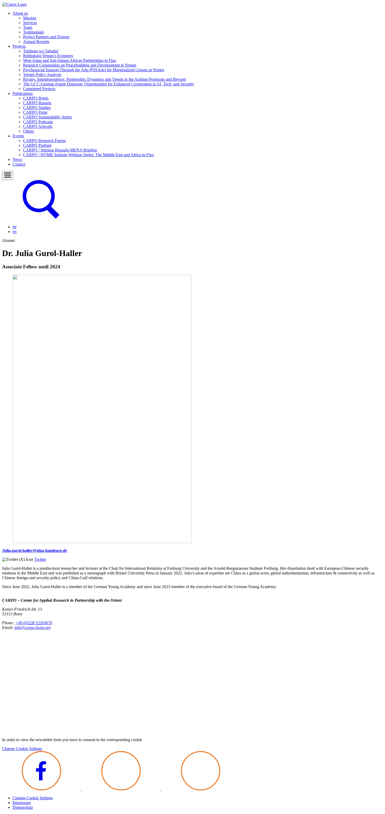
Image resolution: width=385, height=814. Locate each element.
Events (18, 136)
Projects (19, 46)
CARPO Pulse (35, 112)
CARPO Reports (37, 103)
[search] (41, 218)
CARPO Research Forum (44, 140)
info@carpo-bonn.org (32, 627)
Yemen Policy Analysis (42, 74)
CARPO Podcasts (38, 122)
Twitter (40, 559)
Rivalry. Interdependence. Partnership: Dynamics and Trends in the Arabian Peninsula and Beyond (104, 79)
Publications (23, 93)
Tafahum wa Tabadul (40, 51)
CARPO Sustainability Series (47, 117)
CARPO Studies (37, 107)
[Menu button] (7, 175)
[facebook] (42, 789)
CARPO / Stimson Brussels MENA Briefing (60, 150)
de (14, 227)
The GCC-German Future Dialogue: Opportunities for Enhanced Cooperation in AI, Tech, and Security (108, 84)
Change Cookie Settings (22, 748)
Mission (29, 18)
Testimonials (33, 32)
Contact (19, 164)
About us (20, 13)
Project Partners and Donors (46, 37)
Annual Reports (36, 41)
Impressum (22, 802)
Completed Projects (39, 88)
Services (30, 22)
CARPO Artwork (37, 126)
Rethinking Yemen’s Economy (48, 55)
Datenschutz (23, 807)
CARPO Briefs (35, 98)
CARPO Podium (37, 145)
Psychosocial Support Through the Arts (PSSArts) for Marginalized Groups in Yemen (93, 70)
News (17, 159)
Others (28, 131)
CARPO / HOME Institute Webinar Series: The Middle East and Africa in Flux (88, 155)
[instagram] (121, 789)
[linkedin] (200, 789)
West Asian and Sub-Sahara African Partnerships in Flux (69, 60)
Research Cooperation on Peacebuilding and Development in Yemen (79, 65)
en (14, 231)
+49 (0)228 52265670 (33, 623)
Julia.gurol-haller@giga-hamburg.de (34, 550)
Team (27, 27)
